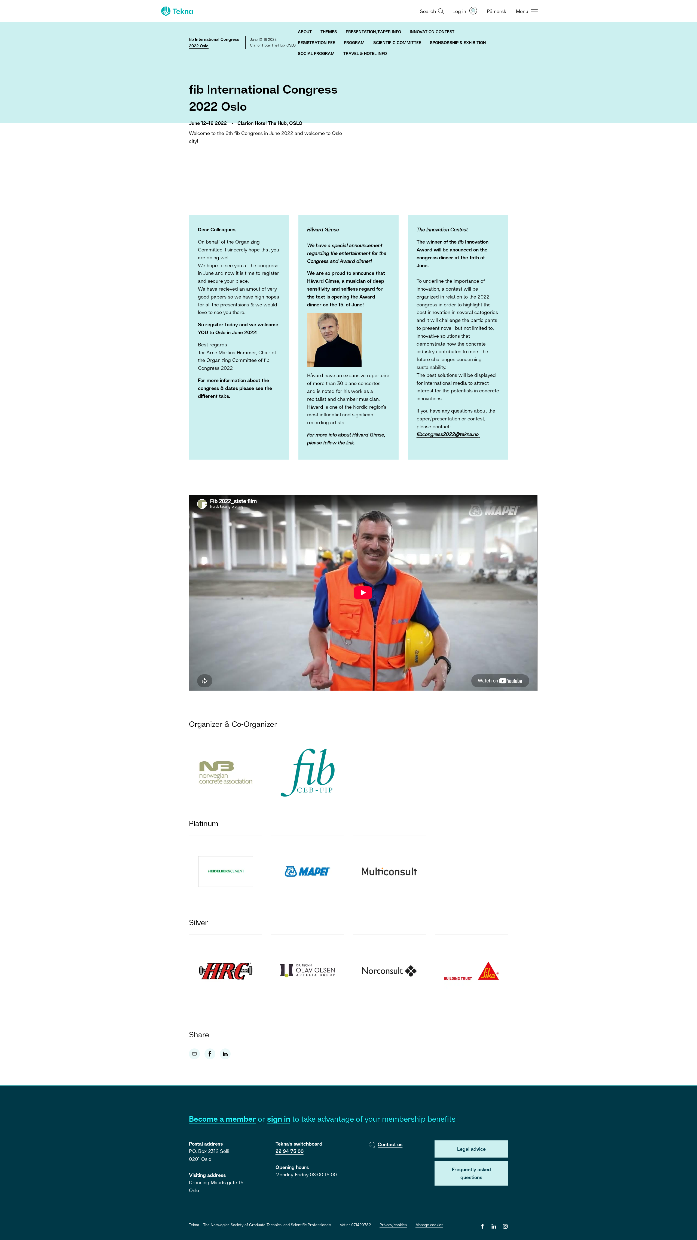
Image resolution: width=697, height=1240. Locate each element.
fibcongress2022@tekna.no (448, 434)
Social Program (316, 53)
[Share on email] (194, 1053)
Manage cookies (429, 1224)
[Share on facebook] (209, 1053)
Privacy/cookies (393, 1224)
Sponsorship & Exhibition (458, 42)
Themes (328, 31)
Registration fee (316, 42)
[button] (431, 11)
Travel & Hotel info (365, 53)
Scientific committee (397, 42)
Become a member (222, 1118)
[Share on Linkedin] (225, 1053)
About (305, 31)
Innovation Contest (432, 31)
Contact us (390, 1144)
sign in (278, 1118)
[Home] (176, 11)
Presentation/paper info (373, 31)
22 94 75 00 (290, 1151)
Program (354, 42)
